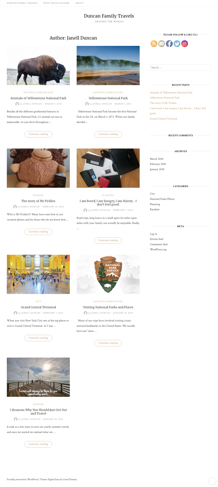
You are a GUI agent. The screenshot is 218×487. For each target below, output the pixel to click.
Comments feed (158, 244)
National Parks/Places (38, 92)
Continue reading (40, 134)
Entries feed (156, 239)
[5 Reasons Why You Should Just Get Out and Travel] (38, 396)
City (38, 301)
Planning (108, 195)
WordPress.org (158, 249)
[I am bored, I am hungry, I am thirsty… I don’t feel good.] (108, 187)
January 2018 (157, 169)
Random (38, 195)
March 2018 (156, 159)
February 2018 (158, 164)
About (79, 3)
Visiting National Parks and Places (108, 307)
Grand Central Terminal (38, 307)
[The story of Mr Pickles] (38, 187)
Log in (153, 234)
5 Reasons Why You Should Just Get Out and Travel (38, 411)
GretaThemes (70, 479)
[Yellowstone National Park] (108, 84)
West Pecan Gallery (56, 3)
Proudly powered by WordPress (22, 479)
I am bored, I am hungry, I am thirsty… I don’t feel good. (108, 202)
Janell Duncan (31, 103)
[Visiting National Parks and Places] (108, 293)
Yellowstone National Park (108, 98)
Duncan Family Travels (22, 3)
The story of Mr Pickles (38, 201)
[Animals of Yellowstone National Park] (38, 84)
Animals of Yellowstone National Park (38, 98)
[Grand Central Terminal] (38, 293)
